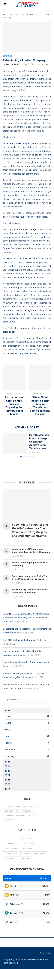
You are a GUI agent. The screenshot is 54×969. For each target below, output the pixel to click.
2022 (7, 775)
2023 (7, 770)
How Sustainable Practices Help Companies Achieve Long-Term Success (39, 441)
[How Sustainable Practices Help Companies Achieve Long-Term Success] (15, 443)
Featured (27, 858)
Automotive (11, 858)
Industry (28, 848)
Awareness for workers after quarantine (21, 807)
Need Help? (45, 953)
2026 (7, 710)
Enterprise (11, 843)
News (25, 853)
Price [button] (43, 878)
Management (11, 848)
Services (27, 843)
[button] (5, 445)
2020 (7, 784)
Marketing (27, 838)
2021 (7, 779)
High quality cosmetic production (18, 811)
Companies (19, 14)
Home (5, 14)
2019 (7, 788)
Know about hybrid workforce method (20, 815)
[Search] (48, 4)
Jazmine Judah (12, 64)
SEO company (10, 819)
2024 (7, 766)
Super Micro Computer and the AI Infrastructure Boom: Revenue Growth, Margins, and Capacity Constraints (26, 617)
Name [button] (7, 878)
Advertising (11, 853)
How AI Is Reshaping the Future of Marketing (24, 640)
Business (10, 838)
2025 (7, 761)
